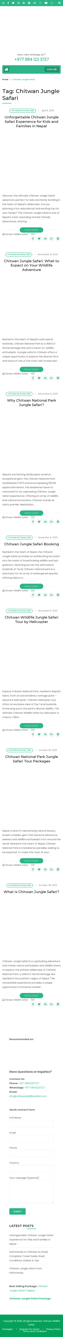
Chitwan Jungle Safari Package (30, 1298)
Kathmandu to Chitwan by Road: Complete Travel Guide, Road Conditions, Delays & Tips (28, 1256)
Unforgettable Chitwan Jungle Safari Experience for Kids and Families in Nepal (32, 121)
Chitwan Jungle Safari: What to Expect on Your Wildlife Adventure (31, 265)
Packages (7, 1329)
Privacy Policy (53, 1329)
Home (5, 79)
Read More (31, 230)
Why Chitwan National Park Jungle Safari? (31, 402)
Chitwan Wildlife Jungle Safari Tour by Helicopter (31, 619)
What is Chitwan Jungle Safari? (31, 892)
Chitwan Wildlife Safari (16, 234)
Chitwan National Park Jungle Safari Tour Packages (31, 759)
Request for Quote (29, 1329)
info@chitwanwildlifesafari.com (28, 1096)
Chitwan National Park (22, 110)
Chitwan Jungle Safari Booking (31, 544)
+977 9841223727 (29, 1083)
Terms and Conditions (34, 1331)
